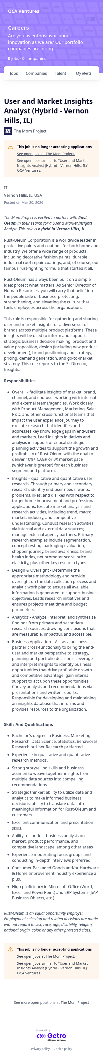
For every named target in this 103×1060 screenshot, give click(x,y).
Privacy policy (40, 1049)
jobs (14, 73)
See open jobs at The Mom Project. (46, 153)
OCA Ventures (23, 11)
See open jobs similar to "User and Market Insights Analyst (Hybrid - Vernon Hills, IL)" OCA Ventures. (52, 165)
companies (36, 73)
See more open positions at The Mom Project (51, 1002)
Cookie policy (63, 1049)
